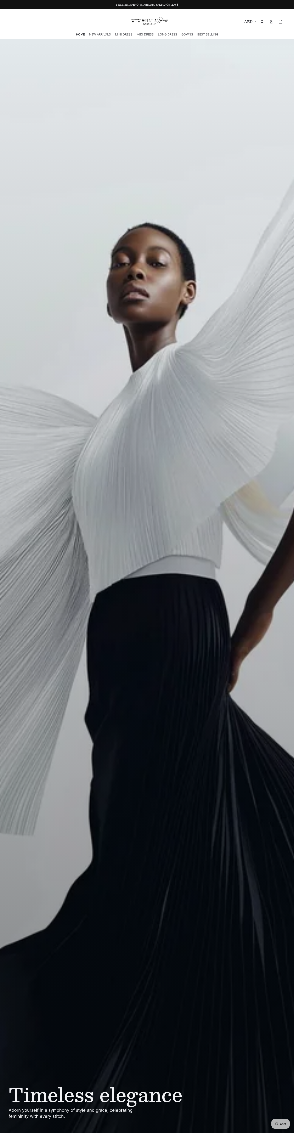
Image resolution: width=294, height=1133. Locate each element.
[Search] (262, 21)
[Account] (271, 21)
